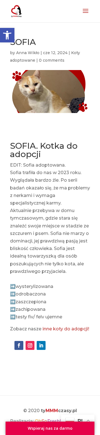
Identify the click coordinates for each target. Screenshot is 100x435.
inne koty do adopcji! (65, 328)
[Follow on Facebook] (18, 345)
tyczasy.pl (59, 410)
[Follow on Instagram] (30, 345)
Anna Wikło (27, 52)
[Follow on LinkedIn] (41, 345)
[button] (7, 35)
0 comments (51, 60)
